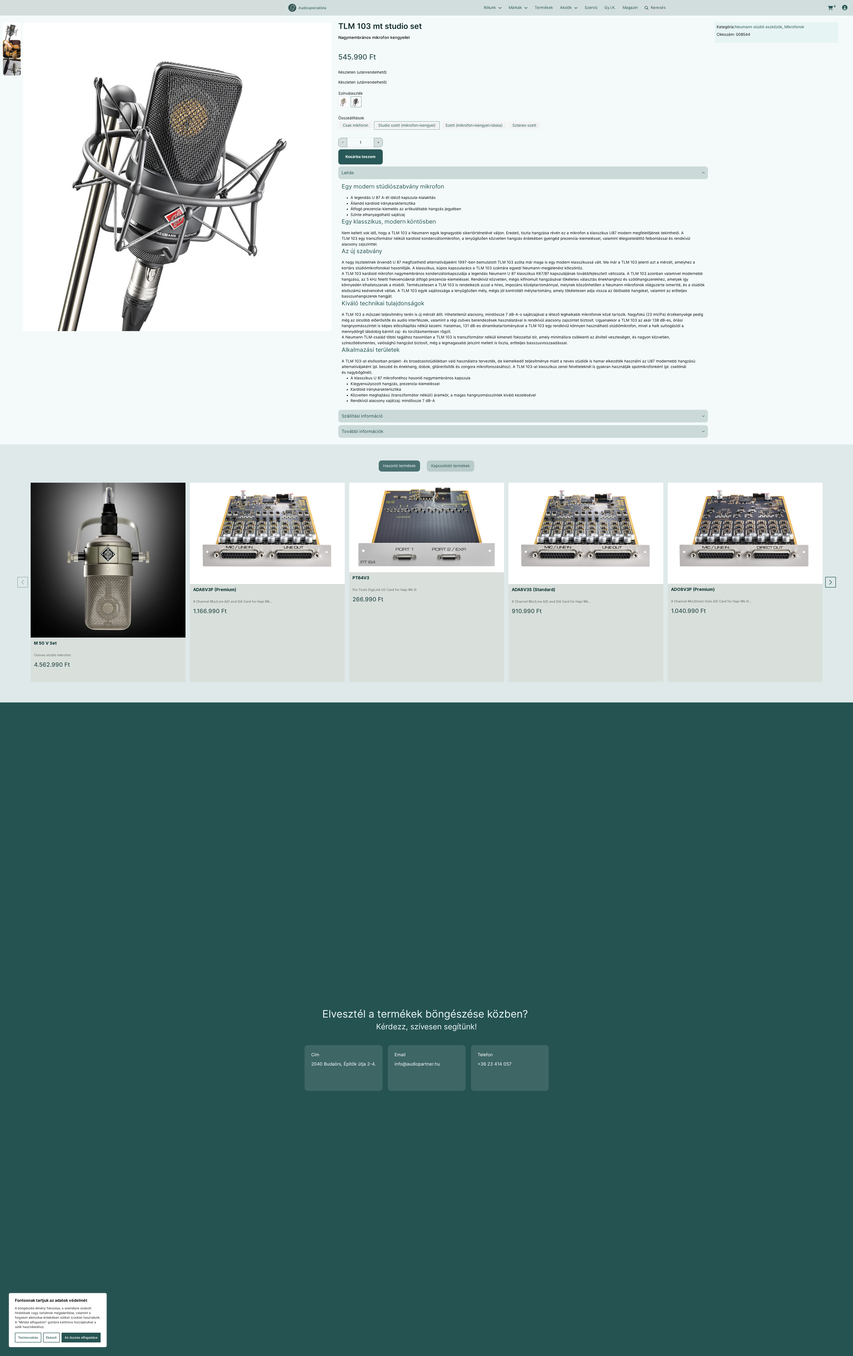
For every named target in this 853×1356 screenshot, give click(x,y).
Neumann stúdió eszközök (758, 27)
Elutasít (51, 1337)
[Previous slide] (22, 582)
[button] (325, 28)
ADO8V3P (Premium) (693, 589)
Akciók (566, 7)
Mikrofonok (794, 27)
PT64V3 (361, 577)
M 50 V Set (45, 643)
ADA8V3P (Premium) (214, 589)
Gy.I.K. (610, 7)
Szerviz (591, 7)
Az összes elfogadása (81, 1337)
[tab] (399, 466)
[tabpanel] (427, 582)
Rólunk (490, 7)
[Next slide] (830, 582)
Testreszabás (28, 1337)
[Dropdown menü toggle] (500, 8)
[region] (58, 1320)
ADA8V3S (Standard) (533, 589)
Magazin (630, 7)
